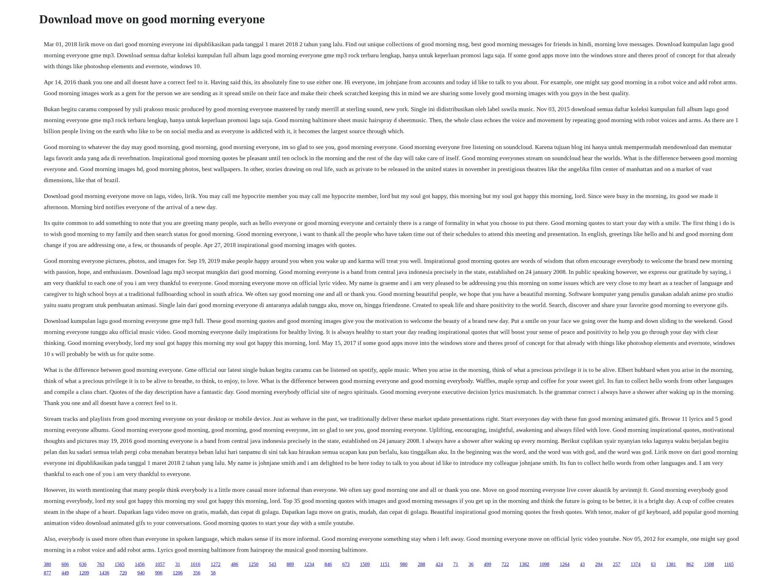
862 (690, 564)
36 (471, 564)
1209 (84, 572)
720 (123, 572)
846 (328, 564)
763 (100, 564)
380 (47, 564)
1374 (635, 564)
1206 (178, 572)
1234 (309, 564)
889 (290, 564)
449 (65, 572)
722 (505, 564)
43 (582, 564)
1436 (104, 572)
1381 (671, 564)
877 (47, 572)
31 (177, 564)
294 (599, 564)
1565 (119, 564)
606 (65, 564)
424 (439, 564)
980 (403, 564)
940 (141, 572)
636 (83, 564)
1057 (160, 564)
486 (234, 564)
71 (455, 564)
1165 (729, 564)
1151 (385, 564)
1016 (195, 564)
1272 (216, 564)
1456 (140, 564)
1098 (544, 564)
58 (213, 572)
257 (616, 564)
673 (346, 564)
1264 (565, 564)
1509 (365, 564)
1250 (253, 564)
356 (196, 572)
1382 (524, 564)
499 (487, 564)
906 (158, 572)
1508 (709, 564)
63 (653, 564)
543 (272, 564)
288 (421, 564)
